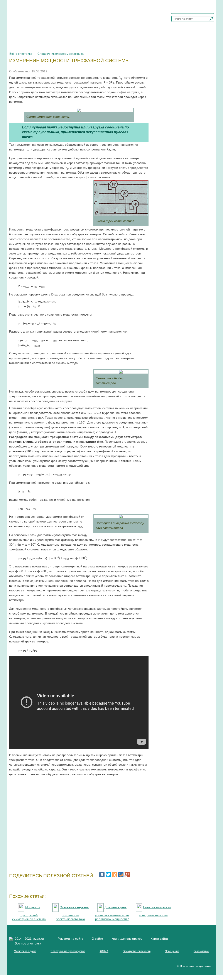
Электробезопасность (136, 951)
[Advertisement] (79, 822)
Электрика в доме (25, 951)
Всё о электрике (20, 53)
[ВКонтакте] (102, 874)
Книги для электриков (127, 938)
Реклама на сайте (70, 938)
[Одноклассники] (114, 874)
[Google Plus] (127, 874)
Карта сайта (159, 938)
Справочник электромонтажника (60, 53)
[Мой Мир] (120, 874)
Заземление (201, 951)
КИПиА (104, 951)
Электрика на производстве (68, 951)
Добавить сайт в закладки (195, 10)
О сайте (97, 938)
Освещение (172, 951)
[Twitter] (108, 874)
